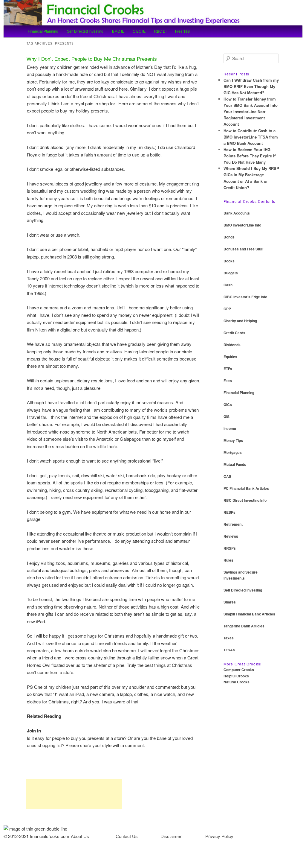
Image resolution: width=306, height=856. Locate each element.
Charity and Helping (240, 320)
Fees (228, 380)
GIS (227, 416)
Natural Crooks (237, 682)
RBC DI (160, 31)
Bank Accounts (237, 213)
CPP (227, 308)
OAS (227, 476)
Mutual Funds (235, 464)
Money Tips (233, 440)
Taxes (229, 638)
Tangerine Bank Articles (244, 626)
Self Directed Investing (85, 31)
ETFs (228, 368)
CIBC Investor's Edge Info (245, 296)
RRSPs (230, 548)
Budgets (231, 273)
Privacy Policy (219, 836)
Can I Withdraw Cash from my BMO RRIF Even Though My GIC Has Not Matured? (251, 86)
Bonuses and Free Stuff (244, 249)
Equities (230, 356)
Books (229, 261)
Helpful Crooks (236, 676)
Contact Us (127, 836)
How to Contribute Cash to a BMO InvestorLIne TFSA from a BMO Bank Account (251, 137)
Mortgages (233, 452)
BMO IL (118, 31)
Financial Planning (43, 31)
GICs (228, 404)
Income (230, 428)
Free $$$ (182, 31)
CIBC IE (139, 31)
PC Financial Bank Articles (246, 488)
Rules (228, 560)
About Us (80, 836)
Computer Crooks (239, 669)
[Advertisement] (74, 794)
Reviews (231, 536)
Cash (228, 285)
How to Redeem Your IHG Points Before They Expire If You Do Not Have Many (250, 156)
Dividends (232, 344)
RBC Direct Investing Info (245, 500)
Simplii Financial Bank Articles (249, 614)
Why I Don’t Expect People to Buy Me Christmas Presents (92, 59)
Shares (230, 602)
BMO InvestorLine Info (242, 225)
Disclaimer (170, 836)
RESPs (229, 512)
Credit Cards (234, 332)
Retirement (233, 524)
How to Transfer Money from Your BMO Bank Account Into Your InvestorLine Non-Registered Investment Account (251, 111)
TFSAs (229, 650)
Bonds (229, 237)
